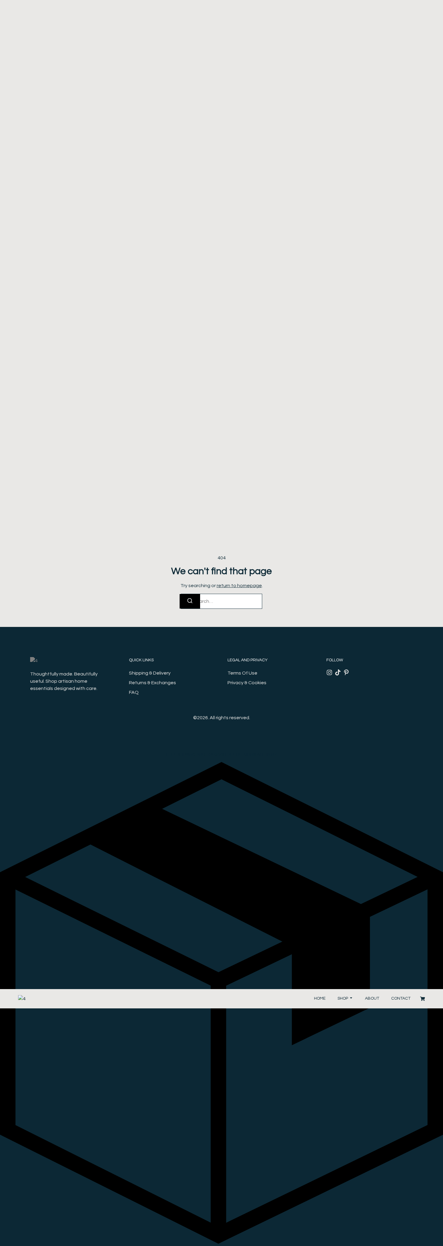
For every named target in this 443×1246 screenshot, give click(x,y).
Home (319, 998)
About (372, 998)
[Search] (190, 601)
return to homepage (239, 585)
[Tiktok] (338, 672)
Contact (400, 998)
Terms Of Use (242, 673)
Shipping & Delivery (150, 673)
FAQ (134, 692)
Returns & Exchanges (152, 682)
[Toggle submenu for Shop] (350, 998)
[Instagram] (329, 672)
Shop (343, 998)
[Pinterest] (346, 672)
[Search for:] (221, 601)
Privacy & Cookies (247, 682)
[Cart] (422, 998)
